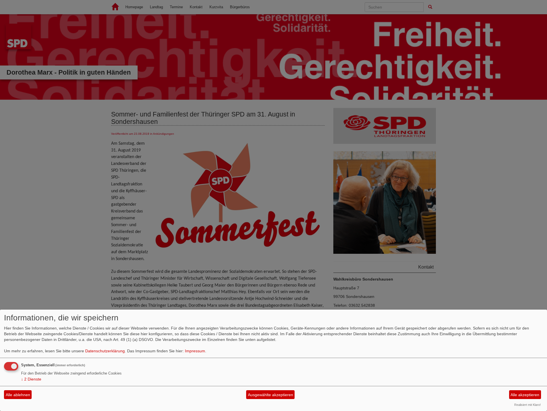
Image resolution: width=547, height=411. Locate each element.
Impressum (195, 351)
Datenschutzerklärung (105, 351)
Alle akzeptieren (525, 394)
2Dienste (31, 379)
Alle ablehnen (18, 394)
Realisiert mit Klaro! (527, 404)
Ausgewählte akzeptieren (270, 394)
